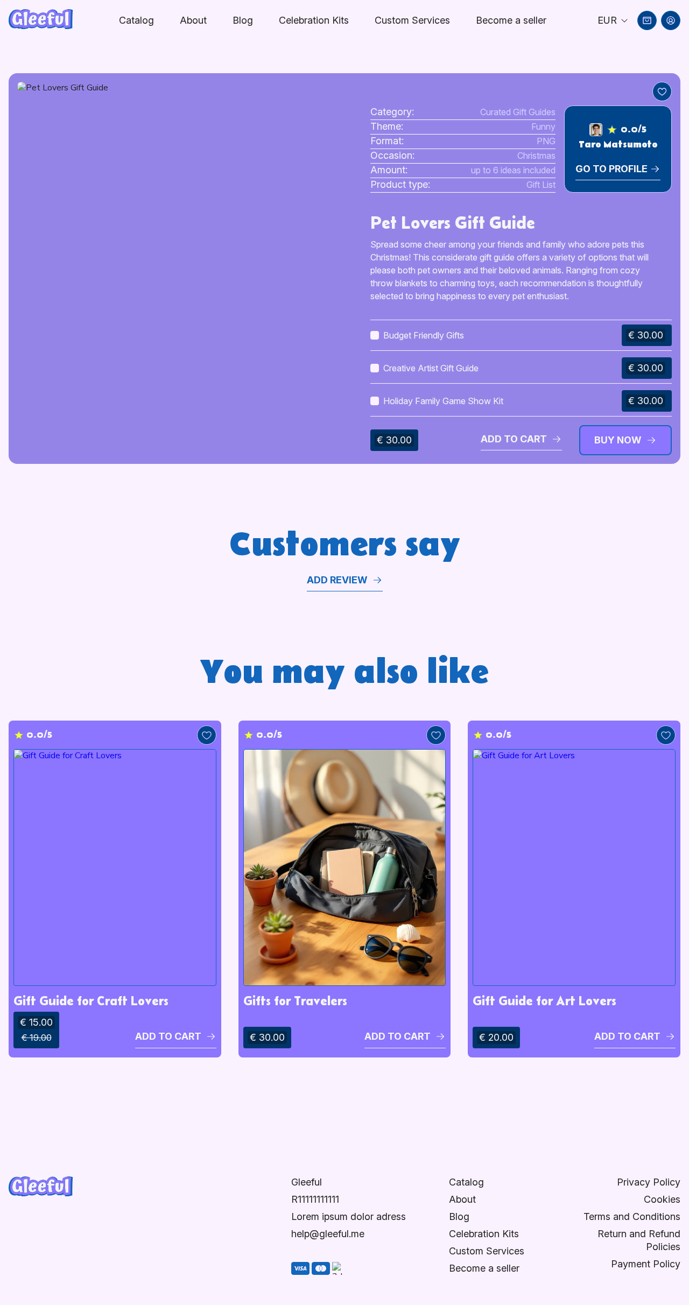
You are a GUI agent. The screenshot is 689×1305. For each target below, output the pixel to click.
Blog (243, 20)
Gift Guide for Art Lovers (544, 1000)
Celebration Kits (314, 20)
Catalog (136, 20)
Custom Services (412, 20)
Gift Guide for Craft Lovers (90, 1000)
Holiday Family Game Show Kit (443, 401)
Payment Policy (645, 1263)
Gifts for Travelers (295, 1000)
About (193, 20)
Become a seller (484, 1268)
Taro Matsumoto (618, 145)
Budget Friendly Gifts (423, 335)
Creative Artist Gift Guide (431, 368)
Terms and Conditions (631, 1216)
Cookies (662, 1199)
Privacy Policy (648, 1182)
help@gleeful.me (327, 1233)
